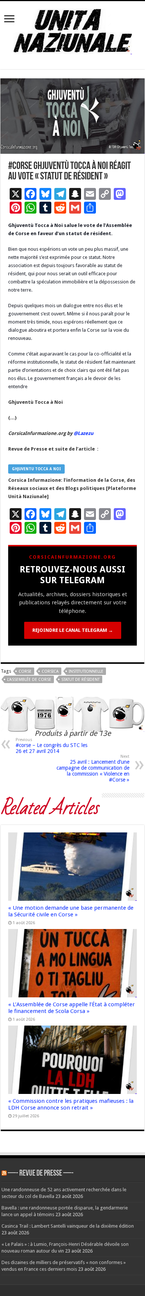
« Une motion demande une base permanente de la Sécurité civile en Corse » (70, 911)
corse (25, 671)
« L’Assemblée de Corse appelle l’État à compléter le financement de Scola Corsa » (71, 1007)
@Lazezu (84, 433)
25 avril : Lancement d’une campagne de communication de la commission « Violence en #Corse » (93, 768)
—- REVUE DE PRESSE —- (41, 1173)
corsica (50, 671)
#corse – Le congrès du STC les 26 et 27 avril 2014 (51, 745)
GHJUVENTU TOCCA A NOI (36, 469)
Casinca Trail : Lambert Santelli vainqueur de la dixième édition (67, 1226)
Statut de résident (80, 679)
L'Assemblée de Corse (29, 679)
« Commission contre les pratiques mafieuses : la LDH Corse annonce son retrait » (70, 1104)
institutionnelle (86, 671)
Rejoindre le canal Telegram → (72, 630)
